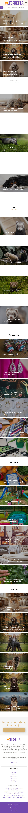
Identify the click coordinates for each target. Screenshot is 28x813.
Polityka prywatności (13, 804)
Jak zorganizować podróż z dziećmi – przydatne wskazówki (13, 521)
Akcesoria (14, 80)
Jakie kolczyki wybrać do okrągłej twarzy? (12, 413)
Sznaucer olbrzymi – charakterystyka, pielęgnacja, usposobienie (13, 648)
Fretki (14, 208)
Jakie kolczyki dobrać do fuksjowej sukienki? (12, 373)
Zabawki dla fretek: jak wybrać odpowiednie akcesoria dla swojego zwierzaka (11, 149)
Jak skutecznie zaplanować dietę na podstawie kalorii (13, 481)
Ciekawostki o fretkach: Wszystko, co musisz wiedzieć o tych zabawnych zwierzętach (14, 291)
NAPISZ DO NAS (14, 730)
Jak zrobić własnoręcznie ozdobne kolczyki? (12, 393)
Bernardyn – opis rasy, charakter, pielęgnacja (11, 707)
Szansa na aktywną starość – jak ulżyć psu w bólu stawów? (14, 22)
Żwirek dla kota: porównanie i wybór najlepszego (14, 109)
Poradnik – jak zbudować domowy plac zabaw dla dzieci (12, 501)
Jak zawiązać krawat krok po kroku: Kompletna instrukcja (13, 433)
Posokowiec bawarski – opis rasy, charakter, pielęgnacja (13, 56)
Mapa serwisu (14, 807)
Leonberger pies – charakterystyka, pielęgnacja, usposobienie (13, 668)
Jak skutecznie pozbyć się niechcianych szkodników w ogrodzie (13, 580)
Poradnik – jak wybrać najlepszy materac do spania (14, 560)
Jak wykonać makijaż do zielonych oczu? (12, 453)
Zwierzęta (14, 589)
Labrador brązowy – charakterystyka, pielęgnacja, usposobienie (13, 687)
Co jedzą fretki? (8, 232)
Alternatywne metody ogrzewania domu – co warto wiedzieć (14, 540)
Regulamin (14, 810)
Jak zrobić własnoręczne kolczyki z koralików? (12, 354)
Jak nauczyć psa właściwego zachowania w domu (14, 789)
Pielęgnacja (14, 335)
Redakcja (14, 763)
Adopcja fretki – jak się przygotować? (11, 320)
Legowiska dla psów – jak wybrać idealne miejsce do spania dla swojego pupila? (13, 188)
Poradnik (14, 462)
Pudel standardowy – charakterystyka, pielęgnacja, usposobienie (12, 73)
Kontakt (14, 765)
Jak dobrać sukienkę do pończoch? (14, 795)
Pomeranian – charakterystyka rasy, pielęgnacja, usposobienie (13, 39)
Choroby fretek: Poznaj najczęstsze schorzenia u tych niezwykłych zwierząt (13, 261)
